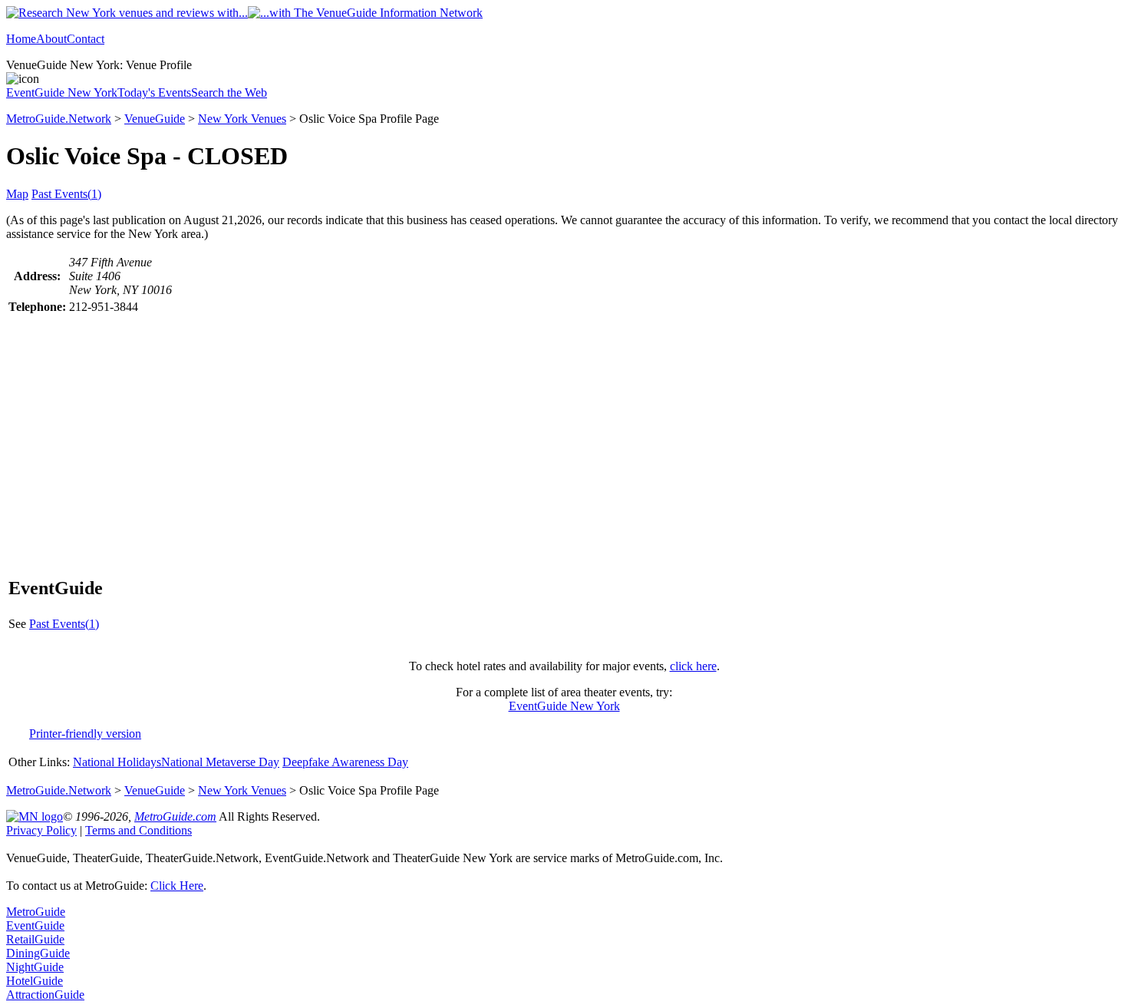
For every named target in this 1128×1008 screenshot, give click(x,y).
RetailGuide (35, 939)
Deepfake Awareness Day (345, 761)
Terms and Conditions (138, 830)
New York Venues (242, 118)
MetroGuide (35, 911)
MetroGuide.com (175, 816)
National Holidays (117, 761)
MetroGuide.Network (58, 118)
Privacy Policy (41, 830)
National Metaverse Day (220, 761)
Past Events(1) (66, 193)
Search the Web (229, 92)
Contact (85, 38)
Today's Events (154, 92)
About (51, 38)
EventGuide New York (61, 92)
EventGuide (35, 925)
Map (17, 193)
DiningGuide (38, 953)
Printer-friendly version (85, 733)
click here (693, 666)
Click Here (176, 885)
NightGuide (35, 966)
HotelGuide (34, 980)
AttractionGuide (45, 994)
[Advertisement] (564, 445)
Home (21, 38)
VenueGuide (154, 118)
